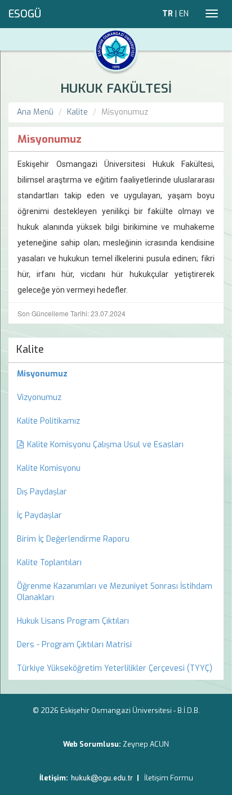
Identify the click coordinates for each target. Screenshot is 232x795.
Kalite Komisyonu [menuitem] (49, 468)
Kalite (77, 112)
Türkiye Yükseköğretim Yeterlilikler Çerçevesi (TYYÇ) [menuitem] (114, 668)
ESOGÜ (24, 14)
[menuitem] (116, 374)
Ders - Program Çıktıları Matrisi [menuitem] (74, 644)
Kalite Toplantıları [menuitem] (49, 562)
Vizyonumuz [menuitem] (39, 397)
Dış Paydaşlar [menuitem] (42, 492)
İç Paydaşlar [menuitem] (39, 515)
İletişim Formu (168, 778)
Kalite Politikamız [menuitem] (48, 421)
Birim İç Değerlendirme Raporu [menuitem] (73, 539)
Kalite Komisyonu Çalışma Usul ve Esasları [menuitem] (105, 444)
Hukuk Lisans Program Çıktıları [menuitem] (73, 621)
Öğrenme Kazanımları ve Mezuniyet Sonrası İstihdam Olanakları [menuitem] (114, 592)
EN (184, 13)
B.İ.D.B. (188, 710)
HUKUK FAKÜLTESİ (116, 88)
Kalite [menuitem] (30, 349)
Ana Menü (35, 112)
